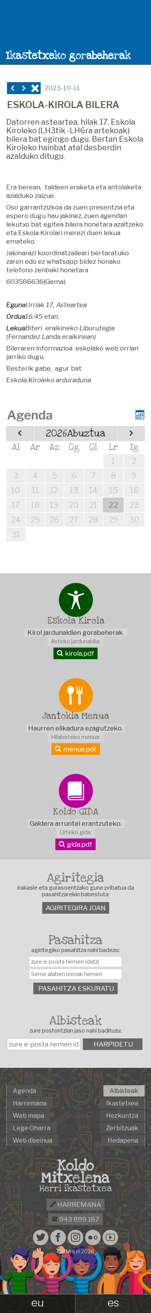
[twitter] (40, 1237)
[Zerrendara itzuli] (35, 88)
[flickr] (93, 1237)
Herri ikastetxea (75, 1188)
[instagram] (75, 1237)
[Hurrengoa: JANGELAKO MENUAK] (23, 88)
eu (37, 1302)
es (113, 1302)
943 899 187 (78, 1219)
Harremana (78, 1204)
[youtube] (110, 1237)
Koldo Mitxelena (75, 1172)
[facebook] (58, 1237)
